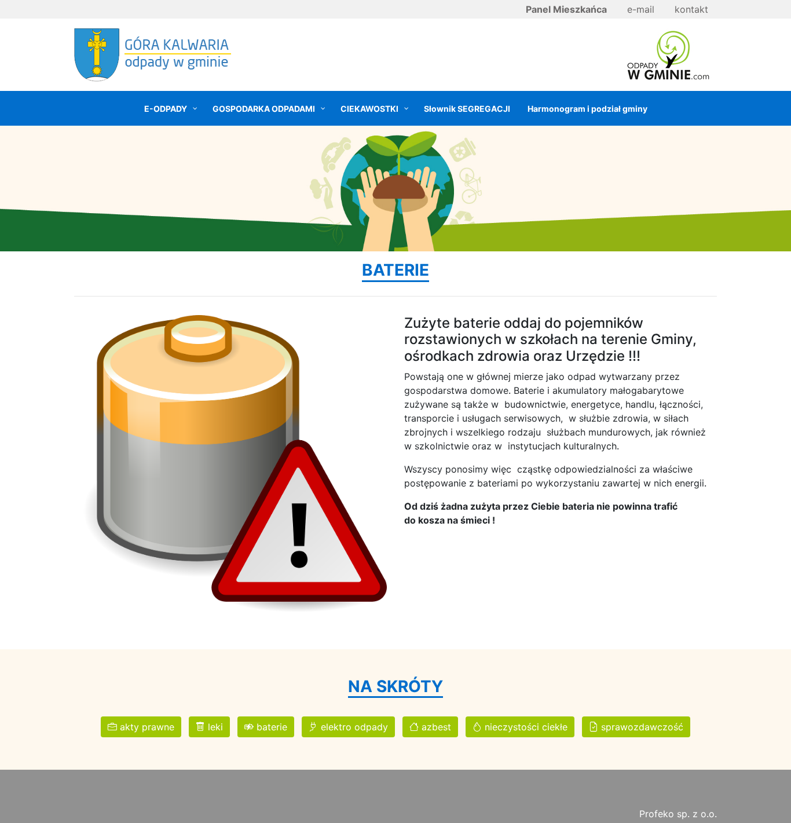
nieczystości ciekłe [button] (524, 727)
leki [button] (214, 727)
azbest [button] (435, 727)
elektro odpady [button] (353, 727)
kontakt (691, 9)
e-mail (640, 9)
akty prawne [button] (145, 727)
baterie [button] (270, 727)
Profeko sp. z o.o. (678, 814)
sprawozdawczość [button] (640, 727)
